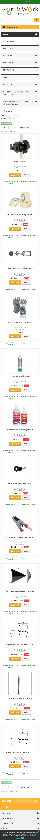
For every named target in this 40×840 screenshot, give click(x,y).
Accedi (35, 2)
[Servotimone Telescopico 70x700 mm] (20, 683)
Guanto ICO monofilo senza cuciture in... (20, 322)
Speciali (7, 77)
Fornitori (7, 84)
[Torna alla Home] (3, 41)
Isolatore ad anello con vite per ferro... (20, 483)
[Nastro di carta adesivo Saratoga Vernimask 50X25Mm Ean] (20, 199)
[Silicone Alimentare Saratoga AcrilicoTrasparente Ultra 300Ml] (20, 361)
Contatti (28, 2)
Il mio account (7, 823)
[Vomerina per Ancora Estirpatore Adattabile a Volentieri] (20, 576)
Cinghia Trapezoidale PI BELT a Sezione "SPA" (20, 752)
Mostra (3, 118)
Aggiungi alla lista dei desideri (11, 182)
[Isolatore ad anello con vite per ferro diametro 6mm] (20, 468)
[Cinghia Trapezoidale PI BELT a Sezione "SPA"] (20, 737)
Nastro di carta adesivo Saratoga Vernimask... (20, 215)
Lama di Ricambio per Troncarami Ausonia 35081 (20, 537)
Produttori (8, 70)
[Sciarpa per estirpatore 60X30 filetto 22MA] (20, 253)
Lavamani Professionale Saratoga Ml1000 (20, 430)
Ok (22, 838)
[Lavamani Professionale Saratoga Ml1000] (20, 414)
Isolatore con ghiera (20, 161)
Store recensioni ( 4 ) (13, 101)
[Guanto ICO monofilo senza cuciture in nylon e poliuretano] (20, 307)
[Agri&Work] (20, 11)
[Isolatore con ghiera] (20, 146)
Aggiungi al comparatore (29, 181)
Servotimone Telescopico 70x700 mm (20, 698)
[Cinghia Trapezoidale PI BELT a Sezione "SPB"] (20, 629)
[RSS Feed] (8, 94)
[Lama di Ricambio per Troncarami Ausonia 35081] (20, 522)
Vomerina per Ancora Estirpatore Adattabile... (20, 591)
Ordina (3, 115)
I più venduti (9, 48)
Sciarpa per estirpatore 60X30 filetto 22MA (20, 268)
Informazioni (9, 62)
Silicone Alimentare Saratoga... (20, 376)
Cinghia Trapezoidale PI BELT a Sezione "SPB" (20, 645)
